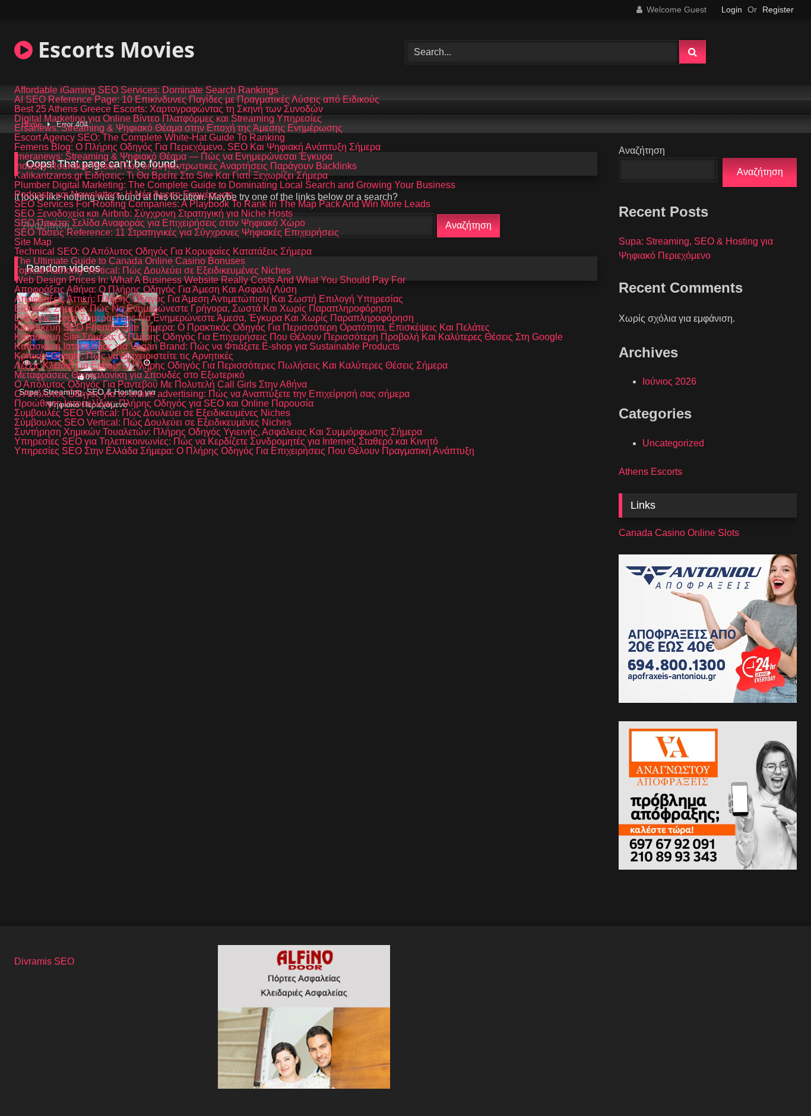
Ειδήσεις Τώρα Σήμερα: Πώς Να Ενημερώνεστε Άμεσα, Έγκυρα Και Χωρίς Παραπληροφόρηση (214, 318)
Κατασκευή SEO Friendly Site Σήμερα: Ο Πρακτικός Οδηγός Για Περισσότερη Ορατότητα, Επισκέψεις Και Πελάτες (252, 327)
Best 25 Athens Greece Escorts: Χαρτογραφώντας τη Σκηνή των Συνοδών (168, 109)
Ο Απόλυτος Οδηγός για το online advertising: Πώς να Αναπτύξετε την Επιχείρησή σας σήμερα (212, 394)
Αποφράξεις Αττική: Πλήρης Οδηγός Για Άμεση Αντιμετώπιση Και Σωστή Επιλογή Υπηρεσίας (208, 299)
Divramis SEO (44, 961)
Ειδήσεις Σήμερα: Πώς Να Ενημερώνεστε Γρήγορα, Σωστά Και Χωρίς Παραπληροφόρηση (203, 308)
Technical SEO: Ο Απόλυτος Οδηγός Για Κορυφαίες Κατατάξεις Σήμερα (163, 251)
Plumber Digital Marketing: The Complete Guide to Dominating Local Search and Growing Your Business (234, 185)
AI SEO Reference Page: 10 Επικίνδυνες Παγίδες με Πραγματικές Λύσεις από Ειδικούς (196, 99)
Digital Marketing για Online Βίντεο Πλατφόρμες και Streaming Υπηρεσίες (168, 118)
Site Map (33, 242)
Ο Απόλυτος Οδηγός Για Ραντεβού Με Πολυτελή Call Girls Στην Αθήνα (160, 384)
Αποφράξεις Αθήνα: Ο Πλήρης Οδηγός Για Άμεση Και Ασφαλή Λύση (155, 289)
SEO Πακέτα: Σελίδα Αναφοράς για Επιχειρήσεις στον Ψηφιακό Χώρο (159, 223)
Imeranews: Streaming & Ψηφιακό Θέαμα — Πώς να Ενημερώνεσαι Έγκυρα (173, 156)
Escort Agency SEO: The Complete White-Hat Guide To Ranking (149, 137)
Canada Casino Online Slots (679, 533)
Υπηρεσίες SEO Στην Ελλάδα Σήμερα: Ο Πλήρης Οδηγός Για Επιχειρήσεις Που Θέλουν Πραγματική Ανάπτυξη (244, 451)
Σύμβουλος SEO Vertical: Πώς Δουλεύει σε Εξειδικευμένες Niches (153, 422)
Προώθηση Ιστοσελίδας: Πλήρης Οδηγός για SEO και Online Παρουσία (163, 403)
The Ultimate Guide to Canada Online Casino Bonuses (129, 261)
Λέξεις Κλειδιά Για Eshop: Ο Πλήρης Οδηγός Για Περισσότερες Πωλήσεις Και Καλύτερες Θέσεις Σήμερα (231, 365)
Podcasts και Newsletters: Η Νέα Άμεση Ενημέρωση (123, 194)
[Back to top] (774, 1080)
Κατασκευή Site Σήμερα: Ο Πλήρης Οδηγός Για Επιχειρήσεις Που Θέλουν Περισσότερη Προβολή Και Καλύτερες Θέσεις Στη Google (288, 337)
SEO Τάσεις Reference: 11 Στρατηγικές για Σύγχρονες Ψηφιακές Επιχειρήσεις (176, 232)
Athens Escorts (650, 472)
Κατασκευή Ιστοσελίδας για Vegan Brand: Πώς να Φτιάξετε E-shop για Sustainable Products (207, 346)
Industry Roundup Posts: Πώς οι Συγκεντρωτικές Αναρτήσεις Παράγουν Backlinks (185, 166)
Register (778, 9)
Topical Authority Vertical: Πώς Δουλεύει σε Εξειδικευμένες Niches (152, 270)
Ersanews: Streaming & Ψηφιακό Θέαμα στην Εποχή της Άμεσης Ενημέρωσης (178, 128)
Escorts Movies (114, 49)
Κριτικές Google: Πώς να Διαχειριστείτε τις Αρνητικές (123, 356)
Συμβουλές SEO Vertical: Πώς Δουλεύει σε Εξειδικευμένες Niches (152, 413)
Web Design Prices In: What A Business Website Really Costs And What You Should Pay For (210, 280)
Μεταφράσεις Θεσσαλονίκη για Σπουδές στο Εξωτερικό (129, 375)
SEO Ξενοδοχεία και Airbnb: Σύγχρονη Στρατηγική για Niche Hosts (153, 213)
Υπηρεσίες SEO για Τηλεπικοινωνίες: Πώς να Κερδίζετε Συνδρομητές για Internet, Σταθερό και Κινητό (226, 441)
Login (731, 9)
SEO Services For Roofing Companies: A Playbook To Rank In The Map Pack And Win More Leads (222, 204)
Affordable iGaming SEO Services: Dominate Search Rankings (146, 90)
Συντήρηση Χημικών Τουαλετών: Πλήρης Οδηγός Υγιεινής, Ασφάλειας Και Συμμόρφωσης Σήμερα (218, 432)
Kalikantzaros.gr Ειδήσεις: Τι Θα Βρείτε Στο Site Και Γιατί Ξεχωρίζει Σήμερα (171, 175)
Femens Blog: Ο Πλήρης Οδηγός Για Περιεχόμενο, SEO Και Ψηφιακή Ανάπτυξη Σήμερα (197, 147)
